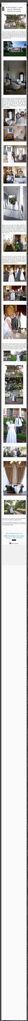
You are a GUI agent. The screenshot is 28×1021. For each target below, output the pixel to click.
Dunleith (9, 535)
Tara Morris (20, 533)
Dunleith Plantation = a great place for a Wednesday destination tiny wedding (14, 9)
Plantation (14, 537)
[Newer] (3, 4)
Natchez (7, 102)
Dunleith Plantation (6, 31)
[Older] (5, 4)
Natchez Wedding (12, 536)
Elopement (13, 535)
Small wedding (19, 537)
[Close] (25, 4)
